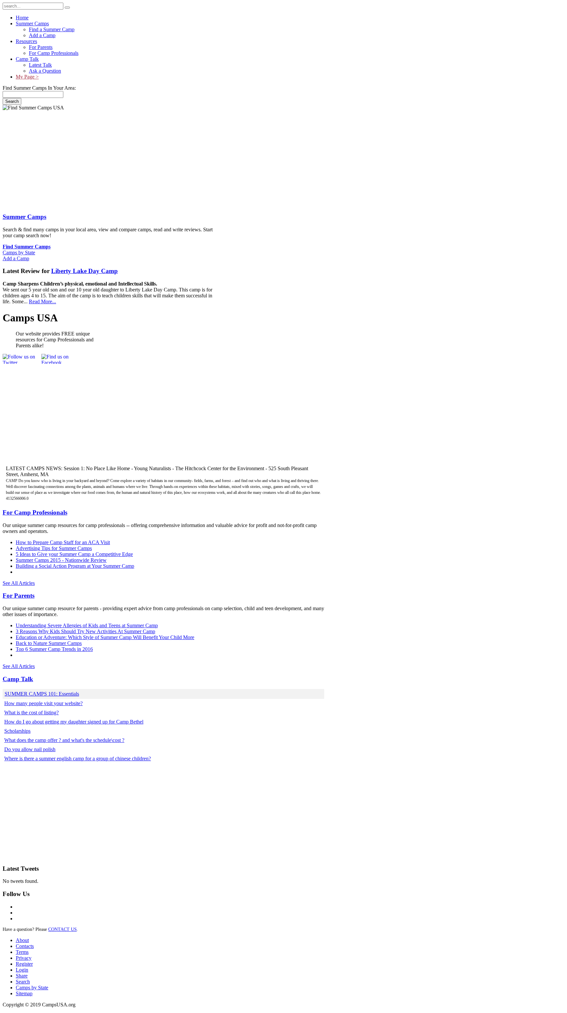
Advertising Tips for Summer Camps (54, 548)
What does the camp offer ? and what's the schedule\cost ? (64, 740)
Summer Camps (24, 216)
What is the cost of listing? (31, 712)
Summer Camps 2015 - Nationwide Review (61, 560)
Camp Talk (18, 679)
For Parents (18, 595)
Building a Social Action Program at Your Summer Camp (75, 566)
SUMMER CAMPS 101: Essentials (42, 694)
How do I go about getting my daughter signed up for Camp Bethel (73, 722)
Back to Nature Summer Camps (49, 643)
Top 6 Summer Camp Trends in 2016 (54, 649)
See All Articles (19, 583)
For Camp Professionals (35, 512)
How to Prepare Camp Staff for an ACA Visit (63, 542)
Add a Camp (16, 258)
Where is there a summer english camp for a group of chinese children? (77, 758)
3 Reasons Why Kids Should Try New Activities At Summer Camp (85, 631)
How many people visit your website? (43, 703)
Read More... (42, 301)
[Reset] (67, 8)
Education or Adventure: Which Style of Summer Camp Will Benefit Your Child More (105, 637)
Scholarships (17, 731)
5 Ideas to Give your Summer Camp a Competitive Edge (74, 554)
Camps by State (19, 252)
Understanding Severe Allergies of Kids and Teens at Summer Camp (87, 625)
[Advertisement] (162, 159)
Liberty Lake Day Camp (84, 270)
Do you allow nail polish (29, 749)
